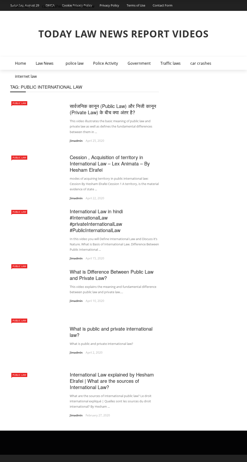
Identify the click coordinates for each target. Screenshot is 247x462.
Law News (45, 63)
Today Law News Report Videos (123, 33)
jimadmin (76, 141)
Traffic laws (170, 63)
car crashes (200, 63)
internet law (26, 76)
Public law (19, 103)
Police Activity (105, 63)
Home (20, 63)
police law (74, 63)
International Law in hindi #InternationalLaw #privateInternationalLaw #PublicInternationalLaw (96, 221)
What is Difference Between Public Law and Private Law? (111, 274)
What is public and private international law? (111, 331)
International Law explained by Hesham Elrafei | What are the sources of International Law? (112, 381)
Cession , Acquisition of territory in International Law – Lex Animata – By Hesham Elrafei (110, 163)
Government (139, 63)
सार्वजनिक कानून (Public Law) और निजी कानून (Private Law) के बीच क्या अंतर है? (113, 109)
